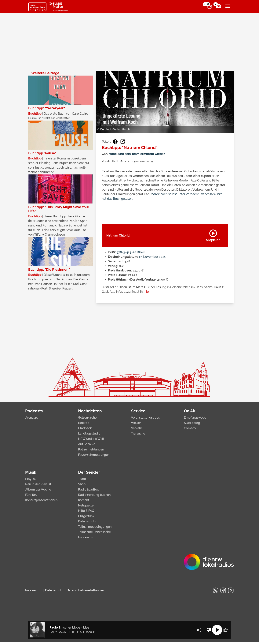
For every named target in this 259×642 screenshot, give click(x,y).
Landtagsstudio (89, 433)
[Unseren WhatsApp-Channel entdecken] (216, 590)
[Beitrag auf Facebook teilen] (115, 141)
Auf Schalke (86, 444)
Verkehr (136, 428)
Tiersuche (138, 433)
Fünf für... (31, 495)
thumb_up (225, 630)
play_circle (217, 630)
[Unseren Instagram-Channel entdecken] (231, 590)
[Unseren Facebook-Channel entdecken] (223, 590)
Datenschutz (87, 521)
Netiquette (85, 505)
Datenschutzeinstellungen (85, 590)
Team (82, 479)
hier (146, 291)
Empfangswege (195, 417)
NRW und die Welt (91, 439)
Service (138, 411)
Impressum (86, 537)
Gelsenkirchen (88, 417)
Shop (82, 484)
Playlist (30, 479)
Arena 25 (31, 417)
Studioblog (192, 423)
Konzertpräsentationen (41, 500)
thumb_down (208, 630)
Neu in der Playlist (38, 484)
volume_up (199, 630)
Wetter (136, 423)
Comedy (190, 428)
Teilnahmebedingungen (94, 526)
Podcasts (34, 411)
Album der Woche (38, 489)
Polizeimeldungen (91, 449)
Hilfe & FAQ (86, 511)
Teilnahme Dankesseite (94, 532)
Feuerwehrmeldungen (93, 455)
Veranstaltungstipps (145, 417)
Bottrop (83, 423)
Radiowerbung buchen (94, 495)
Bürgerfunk (86, 516)
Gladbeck (85, 428)
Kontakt (83, 500)
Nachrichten (90, 411)
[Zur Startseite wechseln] (37, 7)
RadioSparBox (88, 489)
